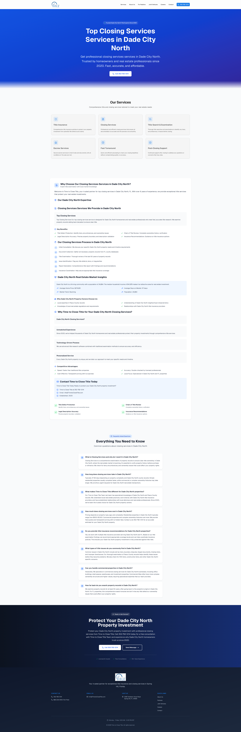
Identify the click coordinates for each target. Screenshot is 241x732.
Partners (159, 700)
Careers (163, 4)
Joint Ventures (153, 4)
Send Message (131, 647)
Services (123, 4)
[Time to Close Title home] (55, 5)
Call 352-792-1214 (122, 74)
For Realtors (142, 4)
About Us (132, 4)
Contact (171, 4)
